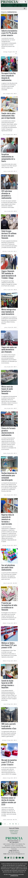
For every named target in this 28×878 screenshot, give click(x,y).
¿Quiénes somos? (14, 830)
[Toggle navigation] (24, 8)
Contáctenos (14, 833)
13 (15, 824)
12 (13, 824)
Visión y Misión (14, 832)
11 (10, 824)
